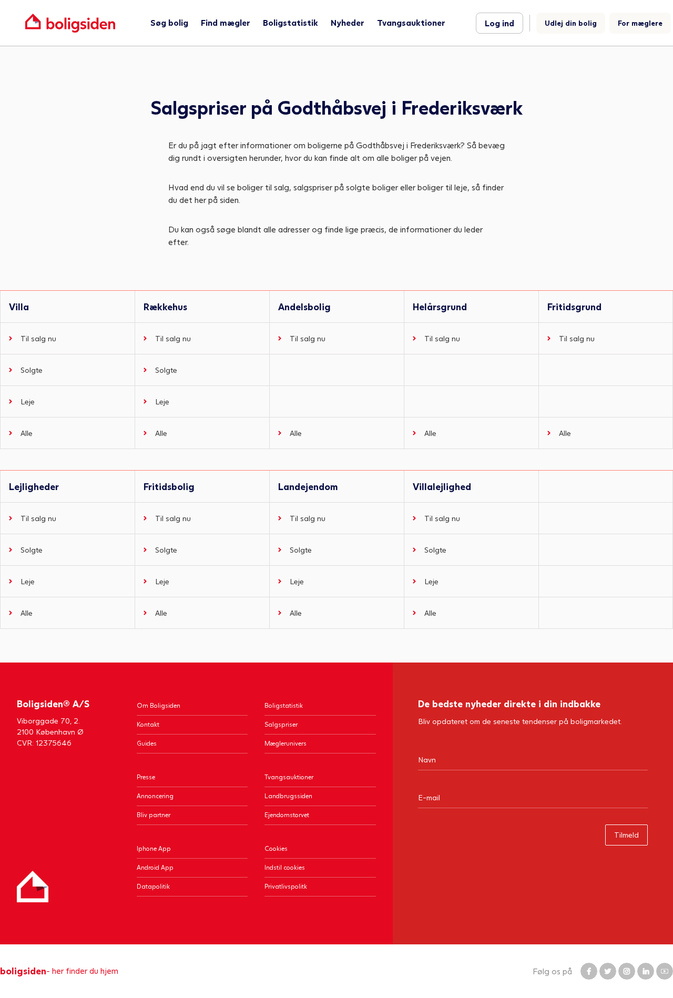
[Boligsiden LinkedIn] (645, 971)
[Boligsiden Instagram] (626, 971)
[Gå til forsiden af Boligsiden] (70, 23)
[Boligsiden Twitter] (607, 971)
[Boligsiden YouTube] (664, 971)
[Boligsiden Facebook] (588, 971)
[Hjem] (32, 886)
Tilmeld (626, 834)
